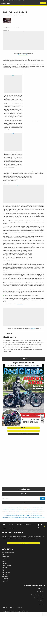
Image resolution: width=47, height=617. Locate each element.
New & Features (6, 572)
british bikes (32, 507)
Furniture (5, 567)
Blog (4, 554)
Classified (5, 558)
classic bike (6, 509)
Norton (20, 515)
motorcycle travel (13, 515)
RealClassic (26, 515)
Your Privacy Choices (23, 543)
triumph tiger (11, 517)
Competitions (6, 559)
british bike (27, 507)
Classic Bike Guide (13, 509)
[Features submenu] (14, 524)
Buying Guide (6, 556)
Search (42, 498)
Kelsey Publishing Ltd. (8, 611)
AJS (5, 507)
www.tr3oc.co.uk (20, 304)
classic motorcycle (15, 511)
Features (5, 563)
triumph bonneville (5, 517)
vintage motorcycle (33, 517)
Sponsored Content (38, 515)
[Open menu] (23, 5)
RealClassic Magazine (12, 532)
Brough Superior (37, 507)
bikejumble (16, 507)
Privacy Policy (16, 611)
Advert (13, 75)
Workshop (5, 580)
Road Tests (5, 576)
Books (23, 507)
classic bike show (39, 509)
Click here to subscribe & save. (23, 54)
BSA (42, 507)
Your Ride (5, 581)
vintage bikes (27, 517)
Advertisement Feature (8, 552)
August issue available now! (23, 363)
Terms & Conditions (24, 611)
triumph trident (16, 517)
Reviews (5, 10)
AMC (6, 507)
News (17, 515)
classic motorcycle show (39, 511)
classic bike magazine (19, 509)
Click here (33, 328)
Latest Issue (6, 570)
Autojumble (12, 507)
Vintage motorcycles (41, 517)
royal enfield (33, 515)
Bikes (20, 507)
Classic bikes (26, 509)
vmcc (23, 519)
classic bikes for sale (32, 509)
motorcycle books (7, 515)
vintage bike (21, 517)
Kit (4, 569)
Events (4, 561)
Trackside (5, 578)
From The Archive (7, 565)
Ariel (9, 507)
